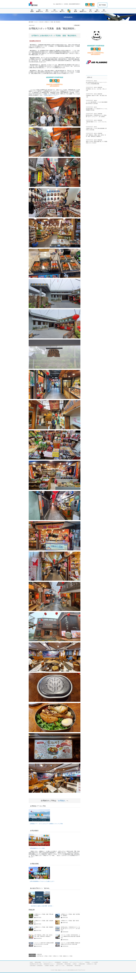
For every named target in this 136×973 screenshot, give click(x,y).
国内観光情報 (100, 87)
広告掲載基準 (58, 962)
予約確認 (103, 5)
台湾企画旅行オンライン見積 (37, 848)
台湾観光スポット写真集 (57, 956)
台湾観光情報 (76, 25)
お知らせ (95, 80)
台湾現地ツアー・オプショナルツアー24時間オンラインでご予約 (46, 823)
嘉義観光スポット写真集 (67, 956)
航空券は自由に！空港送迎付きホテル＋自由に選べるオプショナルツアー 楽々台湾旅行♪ (70, 928)
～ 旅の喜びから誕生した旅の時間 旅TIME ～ (42, 906)
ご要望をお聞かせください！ (50, 95)
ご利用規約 (87, 962)
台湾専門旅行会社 (40, 956)
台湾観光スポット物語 (92, 963)
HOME (31, 962)
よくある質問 (95, 962)
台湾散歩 (46, 956)
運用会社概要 (38, 962)
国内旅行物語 (68, 963)
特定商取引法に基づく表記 (36, 963)
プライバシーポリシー (48, 962)
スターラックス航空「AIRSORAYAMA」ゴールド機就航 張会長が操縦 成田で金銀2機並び (70, 936)
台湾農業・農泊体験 (49, 965)
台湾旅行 (50, 956)
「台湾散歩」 (61, 801)
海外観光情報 (100, 120)
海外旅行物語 (78, 965)
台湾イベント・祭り (60, 965)
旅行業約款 (65, 962)
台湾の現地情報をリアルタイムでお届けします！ (42, 881)
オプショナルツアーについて (76, 962)
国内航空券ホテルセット (49, 963)
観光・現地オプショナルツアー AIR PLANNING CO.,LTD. (66, 970)
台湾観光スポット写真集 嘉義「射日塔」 (70, 920)
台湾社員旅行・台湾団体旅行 (36, 965)
